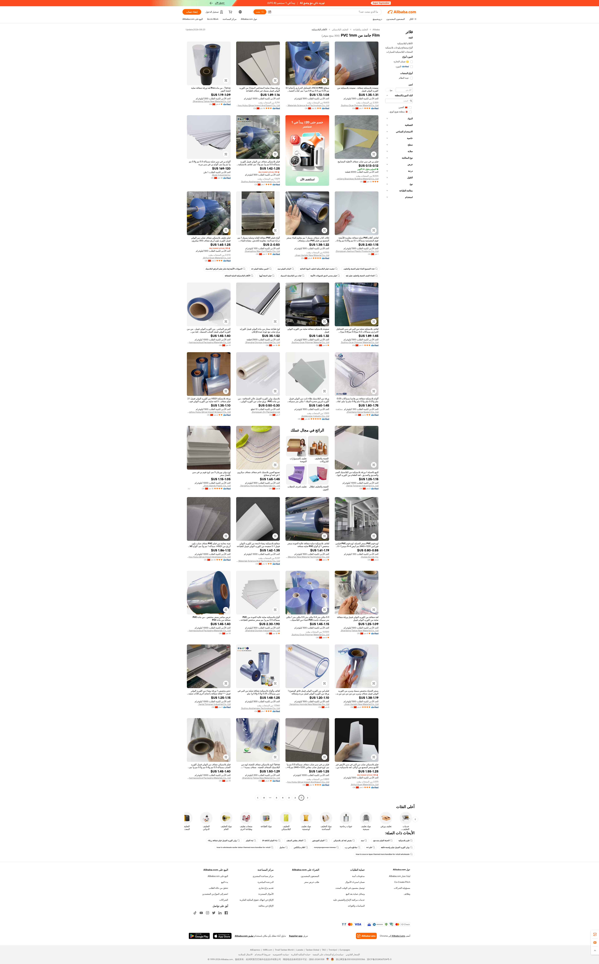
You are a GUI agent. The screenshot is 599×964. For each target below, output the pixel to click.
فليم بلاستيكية (404, 840)
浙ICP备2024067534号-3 (379, 959)
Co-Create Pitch (402, 882)
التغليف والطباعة (360, 29)
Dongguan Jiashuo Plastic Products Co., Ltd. (357, 251)
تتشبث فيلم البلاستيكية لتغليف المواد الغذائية (317, 269)
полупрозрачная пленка (325, 847)
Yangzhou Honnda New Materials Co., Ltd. (260, 485)
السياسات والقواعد (356, 906)
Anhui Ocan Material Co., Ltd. (217, 257)
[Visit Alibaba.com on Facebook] (226, 913)
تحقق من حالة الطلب (218, 888)
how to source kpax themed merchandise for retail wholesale (382, 854)
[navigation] (399, 414)
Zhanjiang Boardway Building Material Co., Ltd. (356, 179)
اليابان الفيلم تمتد (284, 269)
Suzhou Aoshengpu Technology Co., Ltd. (260, 181)
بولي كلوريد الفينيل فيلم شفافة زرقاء (222, 840)
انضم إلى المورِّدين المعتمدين (215, 894)
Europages (345, 950)
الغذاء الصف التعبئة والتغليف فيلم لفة (360, 276)
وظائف (407, 894)
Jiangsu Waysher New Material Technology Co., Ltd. (307, 557)
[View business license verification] (327, 959)
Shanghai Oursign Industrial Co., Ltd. (262, 342)
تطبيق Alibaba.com (244, 936)
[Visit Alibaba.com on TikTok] (195, 913)
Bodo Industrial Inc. (221, 175)
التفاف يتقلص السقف (294, 840)
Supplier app (295, 936)
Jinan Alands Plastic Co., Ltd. (217, 485)
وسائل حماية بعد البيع (355, 894)
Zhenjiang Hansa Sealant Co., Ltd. (362, 412)
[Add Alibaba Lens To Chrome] (366, 936)
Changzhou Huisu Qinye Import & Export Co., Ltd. (209, 412)
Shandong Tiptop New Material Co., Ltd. (212, 101)
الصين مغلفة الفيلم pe (259, 269)
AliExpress (255, 950)
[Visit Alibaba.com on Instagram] (207, 913)
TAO (324, 950)
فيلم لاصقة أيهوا (265, 276)
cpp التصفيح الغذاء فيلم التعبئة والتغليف (359, 269)
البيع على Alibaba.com (218, 876)
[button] (269, 12)
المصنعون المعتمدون (310, 876)
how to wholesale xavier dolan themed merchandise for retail (243, 847)
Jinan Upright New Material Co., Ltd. (312, 255)
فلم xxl (369, 847)
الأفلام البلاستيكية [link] (319, 29)
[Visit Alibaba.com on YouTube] (201, 913)
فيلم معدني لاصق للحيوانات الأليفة (323, 276)
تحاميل (282, 847)
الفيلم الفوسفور (318, 840)
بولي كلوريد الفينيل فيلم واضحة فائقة (395, 847)
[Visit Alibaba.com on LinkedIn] (220, 913)
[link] (595, 934)
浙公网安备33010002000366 (350, 959)
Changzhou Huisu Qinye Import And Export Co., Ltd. (258, 105)
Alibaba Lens (398, 936)
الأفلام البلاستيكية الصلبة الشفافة (237, 276)
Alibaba (376, 29)
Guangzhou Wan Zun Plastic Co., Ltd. (262, 251)
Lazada (299, 950)
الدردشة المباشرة (266, 882)
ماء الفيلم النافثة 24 (269, 840)
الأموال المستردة (266, 894)
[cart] (230, 12)
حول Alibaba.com (401, 869)
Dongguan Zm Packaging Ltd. (266, 412)
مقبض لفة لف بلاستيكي (343, 840)
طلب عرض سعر (311, 882)
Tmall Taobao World (284, 950)
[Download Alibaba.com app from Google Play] (199, 936)
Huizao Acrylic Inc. (369, 557)
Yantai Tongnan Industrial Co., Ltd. (362, 485)
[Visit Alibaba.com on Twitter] (214, 913)
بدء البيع (224, 882)
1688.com (267, 950)
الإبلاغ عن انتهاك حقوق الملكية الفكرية (257, 900)
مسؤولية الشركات (402, 888)
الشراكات (223, 900)
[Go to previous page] (307, 798)
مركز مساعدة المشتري (263, 876)
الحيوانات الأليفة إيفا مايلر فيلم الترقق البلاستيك (223, 269)
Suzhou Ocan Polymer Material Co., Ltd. (359, 105)
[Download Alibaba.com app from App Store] (222, 936)
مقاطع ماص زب (351, 847)
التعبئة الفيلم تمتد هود (381, 840)
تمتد (362, 840)
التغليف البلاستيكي (340, 29)
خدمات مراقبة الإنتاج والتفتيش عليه (349, 900)
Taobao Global (312, 950)
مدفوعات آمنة (358, 876)
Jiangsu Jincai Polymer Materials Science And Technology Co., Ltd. (307, 105)
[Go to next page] (258, 798)
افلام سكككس (299, 847)
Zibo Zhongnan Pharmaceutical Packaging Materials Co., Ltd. (209, 342)
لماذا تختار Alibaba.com (399, 876)
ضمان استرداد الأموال (355, 882)
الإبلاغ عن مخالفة (266, 906)
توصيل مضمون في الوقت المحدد (350, 888)
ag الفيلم (249, 840)
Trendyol (333, 950)
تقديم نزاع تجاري (266, 888)
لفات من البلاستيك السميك (290, 276)
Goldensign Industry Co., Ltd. (315, 416)
